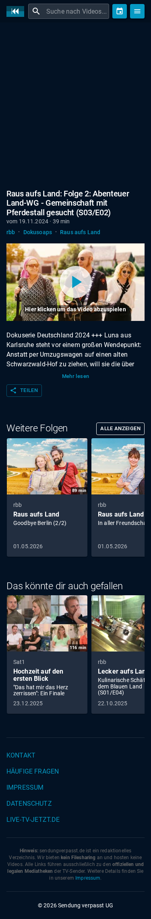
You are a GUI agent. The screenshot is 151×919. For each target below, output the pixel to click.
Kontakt (20, 755)
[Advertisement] (75, 107)
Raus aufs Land (80, 232)
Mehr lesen (75, 376)
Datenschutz (29, 803)
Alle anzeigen (120, 428)
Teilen (24, 390)
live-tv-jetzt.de (33, 819)
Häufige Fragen (32, 771)
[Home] (17, 11)
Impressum (24, 787)
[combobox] (76, 11)
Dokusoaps (37, 232)
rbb (10, 232)
